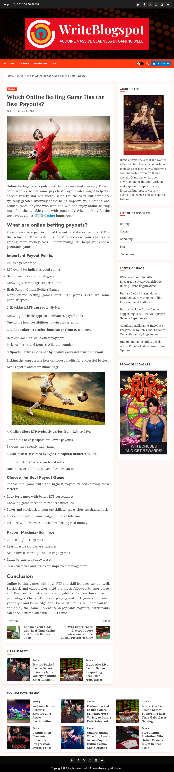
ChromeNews (98, 768)
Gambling (40, 63)
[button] (147, 63)
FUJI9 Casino (45, 215)
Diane (13, 111)
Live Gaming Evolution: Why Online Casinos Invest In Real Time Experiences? (152, 742)
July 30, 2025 (27, 111)
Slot (55, 63)
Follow (163, 63)
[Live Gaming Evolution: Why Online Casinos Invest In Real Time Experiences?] (127, 737)
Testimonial (127, 254)
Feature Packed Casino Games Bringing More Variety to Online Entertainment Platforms (44, 674)
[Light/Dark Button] (140, 63)
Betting (8, 63)
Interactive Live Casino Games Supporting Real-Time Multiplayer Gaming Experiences (97, 676)
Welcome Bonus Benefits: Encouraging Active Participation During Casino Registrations (141, 281)
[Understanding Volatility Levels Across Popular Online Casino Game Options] (72, 737)
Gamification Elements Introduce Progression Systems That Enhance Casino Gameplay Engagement (142, 330)
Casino (24, 63)
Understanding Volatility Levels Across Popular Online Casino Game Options (143, 346)
